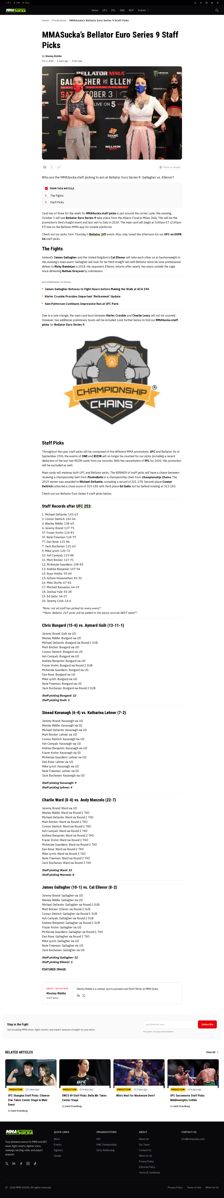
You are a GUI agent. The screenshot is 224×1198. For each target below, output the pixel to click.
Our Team (144, 1144)
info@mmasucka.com (193, 1139)
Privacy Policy (146, 1161)
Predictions (59, 20)
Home (45, 20)
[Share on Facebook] (45, 167)
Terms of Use (194, 1187)
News (57, 1139)
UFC (98, 1139)
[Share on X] (52, 167)
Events (57, 1144)
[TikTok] (218, 3)
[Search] (217, 10)
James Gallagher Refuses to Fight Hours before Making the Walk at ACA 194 (97, 289)
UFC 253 (83, 506)
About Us (144, 1139)
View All (210, 1052)
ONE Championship (106, 1144)
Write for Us (145, 1155)
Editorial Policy (147, 1167)
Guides (57, 1155)
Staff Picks (54, 202)
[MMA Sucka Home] (15, 10)
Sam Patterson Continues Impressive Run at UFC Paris (82, 303)
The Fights (54, 195)
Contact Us (145, 1150)
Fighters (58, 1150)
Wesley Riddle (53, 56)
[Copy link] (59, 167)
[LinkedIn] (212, 3)
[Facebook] (201, 3)
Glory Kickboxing (105, 1150)
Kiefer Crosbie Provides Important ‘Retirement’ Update (83, 296)
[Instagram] (206, 3)
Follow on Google (171, 167)
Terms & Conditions (149, 1172)
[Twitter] (195, 3)
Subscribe (207, 1024)
